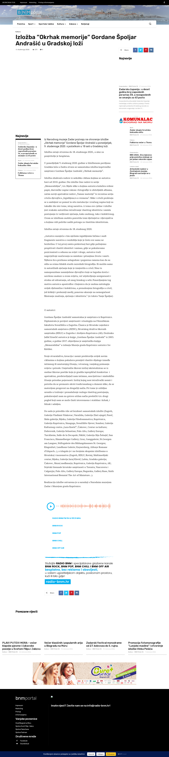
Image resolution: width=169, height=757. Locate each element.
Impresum (23, 2)
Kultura (60, 24)
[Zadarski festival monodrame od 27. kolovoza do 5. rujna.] (105, 627)
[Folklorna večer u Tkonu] (123, 143)
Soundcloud (24, 744)
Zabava (72, 24)
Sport (30, 24)
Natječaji (85, 24)
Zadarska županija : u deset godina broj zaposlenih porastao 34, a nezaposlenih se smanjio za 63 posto (27, 151)
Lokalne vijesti (134, 166)
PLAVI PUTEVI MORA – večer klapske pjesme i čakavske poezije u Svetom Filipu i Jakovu (21, 645)
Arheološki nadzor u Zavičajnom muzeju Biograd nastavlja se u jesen (140, 172)
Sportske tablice (46, 24)
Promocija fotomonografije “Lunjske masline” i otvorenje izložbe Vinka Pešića (145, 645)
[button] (150, 23)
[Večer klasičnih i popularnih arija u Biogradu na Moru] (63, 627)
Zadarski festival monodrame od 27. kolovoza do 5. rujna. (104, 644)
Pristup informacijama (46, 2)
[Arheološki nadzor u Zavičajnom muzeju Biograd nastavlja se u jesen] (123, 170)
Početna (21, 24)
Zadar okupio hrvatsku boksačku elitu (28, 164)
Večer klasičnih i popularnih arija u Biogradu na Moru (63, 644)
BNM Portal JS (133, 86)
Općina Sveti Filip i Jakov (25, 726)
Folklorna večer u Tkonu (26, 174)
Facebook (23, 741)
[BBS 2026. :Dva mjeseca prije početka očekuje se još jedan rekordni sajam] (123, 156)
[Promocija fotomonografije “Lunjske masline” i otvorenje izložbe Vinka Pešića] (147, 627)
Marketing (32, 2)
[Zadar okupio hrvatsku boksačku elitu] (123, 131)
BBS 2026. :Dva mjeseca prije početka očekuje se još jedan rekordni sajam (141, 157)
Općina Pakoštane (22, 729)
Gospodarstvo (22, 142)
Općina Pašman (21, 732)
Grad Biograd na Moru (23, 723)
